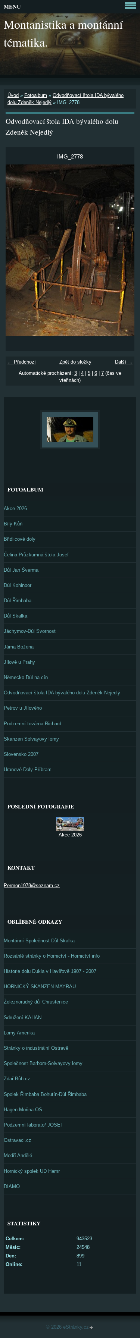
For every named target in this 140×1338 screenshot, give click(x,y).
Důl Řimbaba (17, 600)
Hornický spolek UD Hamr (32, 1171)
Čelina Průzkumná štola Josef (36, 555)
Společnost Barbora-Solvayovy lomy (43, 1063)
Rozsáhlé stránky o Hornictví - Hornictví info (52, 956)
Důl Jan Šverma (21, 570)
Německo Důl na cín (26, 677)
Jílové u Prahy (19, 662)
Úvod (13, 95)
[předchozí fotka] (17, 250)
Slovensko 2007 (21, 754)
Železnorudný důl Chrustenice (36, 1002)
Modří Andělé (18, 1155)
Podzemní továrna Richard (32, 723)
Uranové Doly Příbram (28, 769)
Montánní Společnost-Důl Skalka (39, 940)
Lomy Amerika (19, 1033)
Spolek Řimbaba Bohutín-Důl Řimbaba (45, 1094)
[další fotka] (122, 250)
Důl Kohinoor (17, 585)
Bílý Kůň (13, 524)
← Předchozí (21, 362)
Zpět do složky (75, 362)
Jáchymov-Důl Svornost (30, 631)
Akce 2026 (15, 508)
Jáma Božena (19, 647)
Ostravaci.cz (17, 1140)
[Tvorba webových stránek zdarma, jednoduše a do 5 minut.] (91, 1327)
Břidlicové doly (19, 539)
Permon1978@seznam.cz (32, 885)
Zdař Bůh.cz (17, 1078)
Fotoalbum (35, 95)
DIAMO (12, 1186)
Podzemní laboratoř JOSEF (33, 1125)
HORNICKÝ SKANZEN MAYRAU (40, 986)
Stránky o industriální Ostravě (36, 1048)
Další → (124, 362)
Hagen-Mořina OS (23, 1109)
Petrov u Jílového (23, 708)
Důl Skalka (15, 616)
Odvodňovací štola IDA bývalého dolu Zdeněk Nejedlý (62, 692)
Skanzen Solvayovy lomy (31, 739)
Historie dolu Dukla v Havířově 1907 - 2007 (50, 971)
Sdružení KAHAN (22, 1017)
